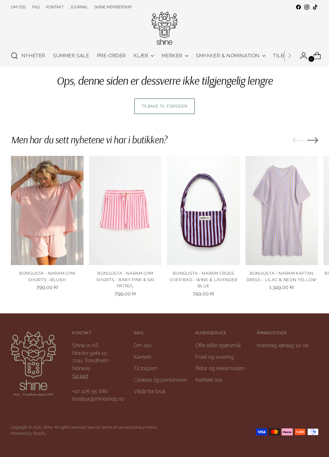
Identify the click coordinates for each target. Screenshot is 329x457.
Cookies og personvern (160, 380)
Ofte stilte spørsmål (218, 345)
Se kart (80, 376)
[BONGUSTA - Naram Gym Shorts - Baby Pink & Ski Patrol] (125, 210)
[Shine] (164, 28)
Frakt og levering (214, 357)
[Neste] (289, 56)
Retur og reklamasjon (220, 368)
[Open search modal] (14, 55)
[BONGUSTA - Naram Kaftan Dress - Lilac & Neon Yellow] (281, 210)
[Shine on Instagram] (307, 7)
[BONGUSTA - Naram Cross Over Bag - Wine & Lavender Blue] (203, 210)
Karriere (142, 357)
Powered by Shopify (28, 433)
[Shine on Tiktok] (315, 7)
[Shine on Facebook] (298, 7)
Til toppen (145, 368)
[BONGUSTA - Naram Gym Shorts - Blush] (47, 210)
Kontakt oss (208, 380)
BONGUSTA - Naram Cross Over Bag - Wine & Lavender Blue (203, 279)
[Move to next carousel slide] (312, 140)
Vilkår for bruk (149, 391)
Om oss (143, 345)
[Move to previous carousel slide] (297, 140)
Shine (48, 427)
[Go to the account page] (301, 55)
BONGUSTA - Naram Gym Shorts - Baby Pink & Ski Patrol (125, 279)
